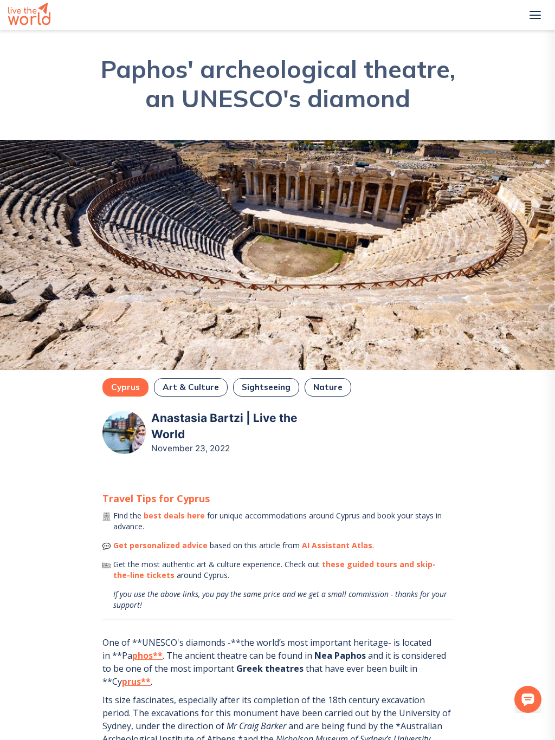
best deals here (174, 515)
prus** (136, 681)
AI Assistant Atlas (337, 545)
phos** (147, 655)
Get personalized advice (160, 545)
